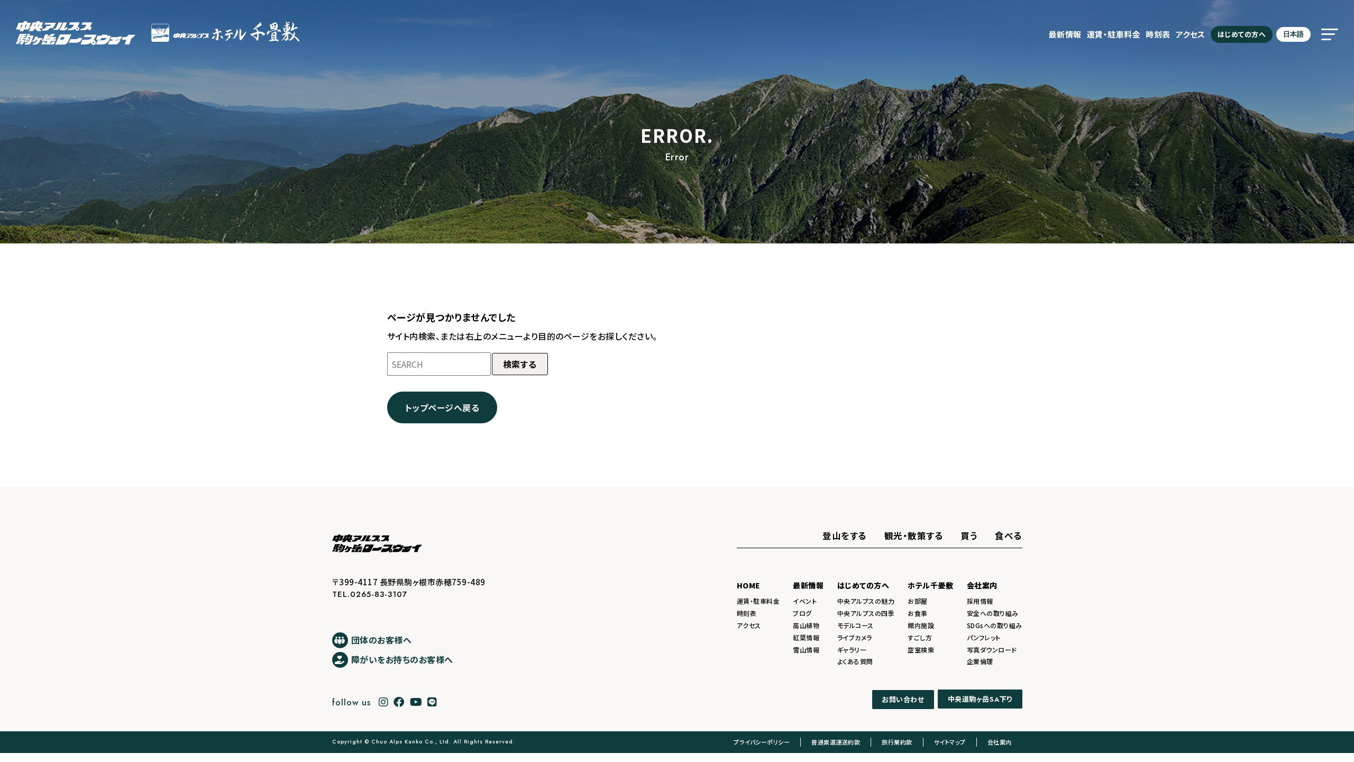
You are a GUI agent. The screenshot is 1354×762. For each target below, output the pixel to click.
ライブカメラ (854, 637)
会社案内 (982, 585)
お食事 (918, 613)
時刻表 (1158, 34)
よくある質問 (855, 661)
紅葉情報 (806, 637)
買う (968, 535)
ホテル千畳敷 (930, 585)
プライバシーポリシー (762, 742)
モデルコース (855, 625)
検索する (520, 364)
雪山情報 (806, 649)
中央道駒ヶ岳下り (980, 699)
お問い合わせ (903, 699)
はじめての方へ (1242, 34)
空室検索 (921, 649)
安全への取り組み (993, 613)
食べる (1008, 535)
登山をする (844, 535)
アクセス (1190, 34)
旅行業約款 (897, 742)
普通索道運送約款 (835, 742)
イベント (805, 600)
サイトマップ (950, 742)
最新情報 (1065, 34)
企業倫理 (980, 661)
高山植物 (806, 625)
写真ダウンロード (992, 649)
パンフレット (984, 637)
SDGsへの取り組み (994, 625)
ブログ (802, 613)
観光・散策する (914, 535)
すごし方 (920, 637)
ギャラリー (852, 649)
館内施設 (921, 625)
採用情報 (980, 600)
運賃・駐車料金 (1114, 34)
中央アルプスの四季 (866, 613)
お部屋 (918, 600)
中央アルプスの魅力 (866, 600)
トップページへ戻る (442, 407)
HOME (749, 585)
